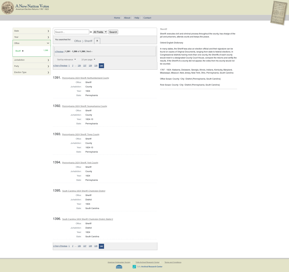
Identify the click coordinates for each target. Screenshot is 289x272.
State (16, 30)
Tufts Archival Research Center (147, 262)
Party (16, 65)
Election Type (20, 72)
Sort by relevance (65, 59)
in (91, 31)
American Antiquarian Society (119, 262)
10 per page (86, 59)
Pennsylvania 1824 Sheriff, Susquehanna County (84, 106)
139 (95, 65)
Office (16, 43)
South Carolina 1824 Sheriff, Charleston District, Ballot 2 (87, 219)
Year (16, 36)
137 (84, 65)
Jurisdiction (19, 59)
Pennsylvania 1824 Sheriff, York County (80, 163)
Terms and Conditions (173, 262)
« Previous (59, 51)
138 (90, 65)
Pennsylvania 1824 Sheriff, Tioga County (80, 134)
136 (79, 65)
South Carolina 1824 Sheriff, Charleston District (83, 191)
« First (55, 65)
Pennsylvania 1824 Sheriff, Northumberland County (85, 78)
